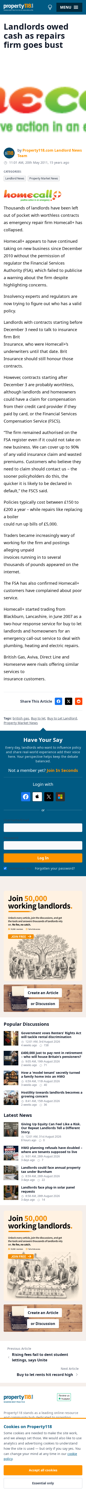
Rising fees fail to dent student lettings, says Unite (40, 1357)
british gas (21, 718)
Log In (43, 857)
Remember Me (19, 868)
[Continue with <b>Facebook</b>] (25, 796)
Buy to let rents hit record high (45, 1374)
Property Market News (43, 178)
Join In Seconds (62, 770)
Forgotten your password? (55, 868)
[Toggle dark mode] (50, 7)
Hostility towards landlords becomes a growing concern (51, 1094)
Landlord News (14, 178)
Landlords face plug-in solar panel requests (48, 1189)
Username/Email (16, 820)
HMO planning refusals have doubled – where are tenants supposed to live (51, 1150)
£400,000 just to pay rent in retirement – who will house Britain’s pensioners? (51, 1055)
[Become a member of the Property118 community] (43, 936)
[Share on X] (68, 701)
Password (11, 838)
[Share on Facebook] (58, 701)
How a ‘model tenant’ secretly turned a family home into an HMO (50, 1075)
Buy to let (38, 718)
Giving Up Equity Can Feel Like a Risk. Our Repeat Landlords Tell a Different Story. (51, 1128)
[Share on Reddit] (78, 701)
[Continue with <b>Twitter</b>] (48, 796)
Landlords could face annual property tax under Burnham (50, 1170)
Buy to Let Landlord (62, 718)
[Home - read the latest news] (24, 7)
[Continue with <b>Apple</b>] (37, 796)
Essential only (43, 1483)
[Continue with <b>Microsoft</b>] (60, 796)
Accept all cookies (43, 1470)
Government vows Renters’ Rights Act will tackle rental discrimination (51, 1035)
